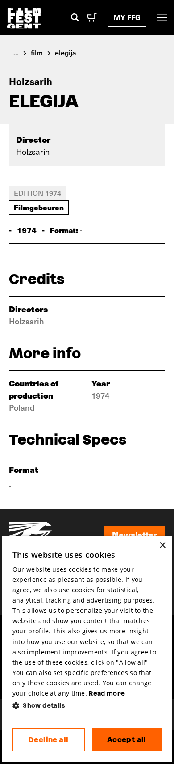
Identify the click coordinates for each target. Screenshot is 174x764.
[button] (87, 706)
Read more (107, 693)
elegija (65, 52)
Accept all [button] (126, 739)
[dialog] (87, 649)
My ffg (127, 17)
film (37, 52)
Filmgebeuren (39, 207)
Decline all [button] (48, 739)
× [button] (162, 545)
